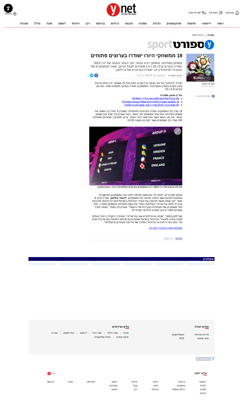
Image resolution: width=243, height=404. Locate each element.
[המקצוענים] (205, 360)
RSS (181, 338)
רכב (135, 389)
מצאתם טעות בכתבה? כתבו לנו (165, 228)
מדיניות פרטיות (202, 334)
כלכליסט (91, 381)
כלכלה (203, 385)
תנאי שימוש (203, 338)
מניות (126, 333)
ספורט (210, 35)
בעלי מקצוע (68, 333)
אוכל (135, 385)
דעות (156, 385)
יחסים (114, 381)
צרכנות (155, 389)
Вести (50, 381)
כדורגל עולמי (198, 35)
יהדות (155, 381)
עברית (55, 333)
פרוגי (70, 381)
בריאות (181, 381)
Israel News (178, 334)
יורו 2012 (168, 238)
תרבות (203, 393)
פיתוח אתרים (122, 337)
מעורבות (113, 385)
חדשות (202, 381)
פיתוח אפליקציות (102, 337)
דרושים (83, 333)
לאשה (114, 389)
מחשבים (181, 385)
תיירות (134, 381)
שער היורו (97, 333)
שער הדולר (112, 333)
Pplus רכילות (179, 389)
